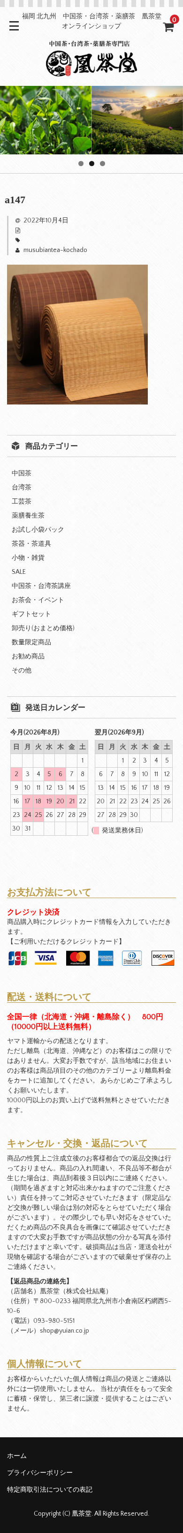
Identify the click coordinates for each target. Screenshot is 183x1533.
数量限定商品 (31, 642)
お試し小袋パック (38, 530)
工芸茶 (21, 501)
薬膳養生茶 (28, 515)
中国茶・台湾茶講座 (41, 586)
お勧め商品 (28, 656)
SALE (19, 572)
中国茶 (21, 473)
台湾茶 (21, 487)
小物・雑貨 (28, 558)
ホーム (17, 1456)
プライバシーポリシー (40, 1473)
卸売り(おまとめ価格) (43, 628)
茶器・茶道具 (31, 544)
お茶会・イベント (38, 600)
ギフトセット (31, 614)
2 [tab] (91, 163)
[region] (91, 120)
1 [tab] (81, 163)
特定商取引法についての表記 (49, 1490)
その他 (21, 670)
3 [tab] (102, 163)
